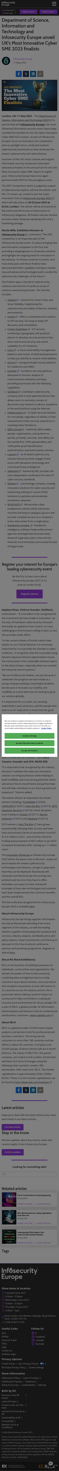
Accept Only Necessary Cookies (29, 743)
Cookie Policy (46, 728)
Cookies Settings (29, 736)
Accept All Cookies (29, 750)
